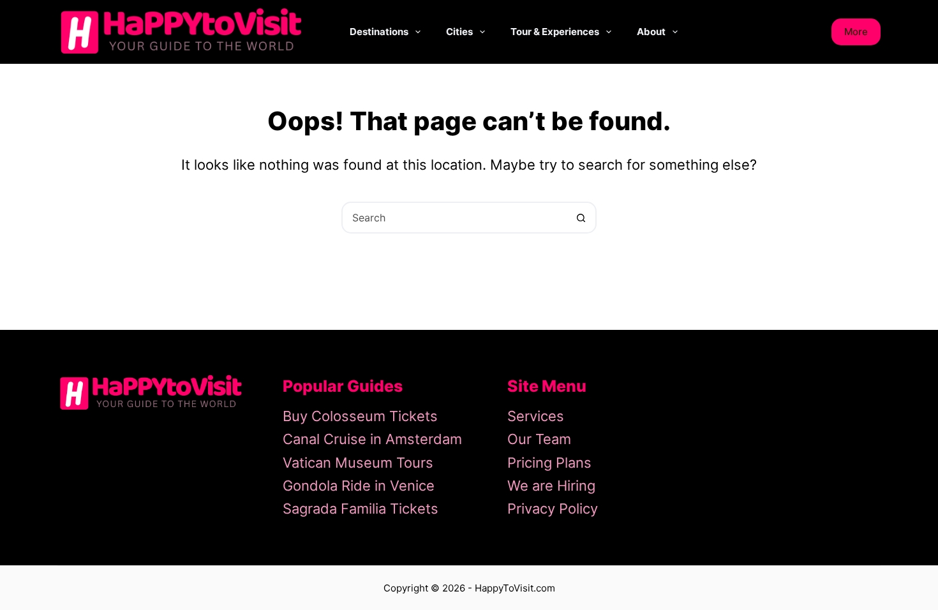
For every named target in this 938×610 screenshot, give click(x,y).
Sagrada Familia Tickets (360, 508)
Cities (459, 32)
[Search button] (580, 217)
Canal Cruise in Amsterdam (372, 439)
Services (535, 416)
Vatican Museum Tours (358, 462)
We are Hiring (551, 485)
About (651, 32)
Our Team (539, 439)
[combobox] (454, 218)
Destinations (379, 32)
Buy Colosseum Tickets (360, 416)
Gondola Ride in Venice (359, 485)
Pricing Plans (549, 462)
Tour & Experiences (554, 32)
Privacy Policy (552, 508)
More (856, 32)
